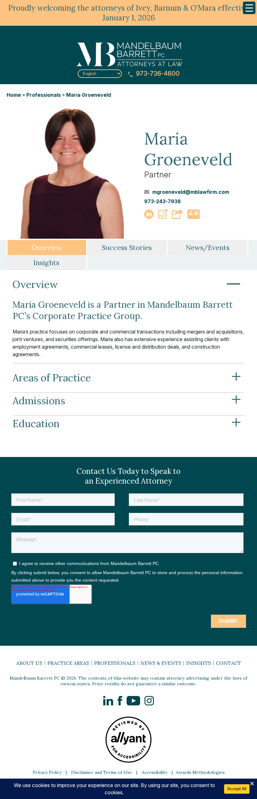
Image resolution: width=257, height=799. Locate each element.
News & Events (160, 663)
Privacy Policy (47, 772)
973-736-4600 (157, 73)
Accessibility (154, 772)
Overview (127, 284)
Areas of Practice (127, 378)
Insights (198, 663)
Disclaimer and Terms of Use (101, 772)
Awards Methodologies (200, 772)
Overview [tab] (47, 247)
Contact (228, 663)
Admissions (127, 401)
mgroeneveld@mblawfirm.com (190, 192)
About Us (29, 663)
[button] (162, 217)
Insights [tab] (46, 262)
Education (127, 424)
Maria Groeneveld (88, 95)
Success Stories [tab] (127, 247)
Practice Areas (68, 663)
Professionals (43, 95)
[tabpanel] (128, 357)
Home (14, 95)
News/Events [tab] (207, 247)
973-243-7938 (162, 201)
